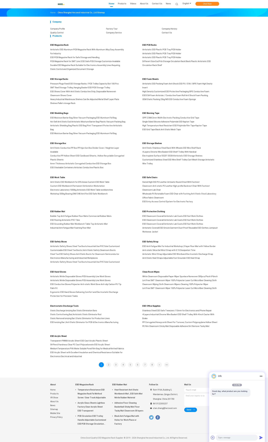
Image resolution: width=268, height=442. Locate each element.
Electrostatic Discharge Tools (64, 306)
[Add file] (213, 437)
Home (53, 390)
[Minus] (261, 376)
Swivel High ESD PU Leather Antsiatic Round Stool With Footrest (170, 182)
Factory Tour (112, 29)
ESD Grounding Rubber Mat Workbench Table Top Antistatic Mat (79, 224)
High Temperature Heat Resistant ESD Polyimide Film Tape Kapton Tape (174, 125)
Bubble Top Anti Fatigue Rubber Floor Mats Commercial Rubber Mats (81, 216)
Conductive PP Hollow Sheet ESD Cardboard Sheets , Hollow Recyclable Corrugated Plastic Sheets (87, 158)
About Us (54, 401)
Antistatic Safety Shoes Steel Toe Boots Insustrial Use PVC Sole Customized (85, 246)
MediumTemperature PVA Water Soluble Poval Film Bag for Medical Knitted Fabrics (87, 348)
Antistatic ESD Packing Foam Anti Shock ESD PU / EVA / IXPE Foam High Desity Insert (177, 86)
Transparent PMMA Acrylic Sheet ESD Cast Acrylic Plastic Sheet (79, 341)
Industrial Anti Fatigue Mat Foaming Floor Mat (70, 228)
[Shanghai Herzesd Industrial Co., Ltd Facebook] (157, 417)
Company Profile (57, 29)
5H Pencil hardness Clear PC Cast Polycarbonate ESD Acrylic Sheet (80, 345)
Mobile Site (55, 413)
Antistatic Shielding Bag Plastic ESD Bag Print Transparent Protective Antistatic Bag (86, 127)
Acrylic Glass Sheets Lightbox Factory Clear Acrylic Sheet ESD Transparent (91, 407)
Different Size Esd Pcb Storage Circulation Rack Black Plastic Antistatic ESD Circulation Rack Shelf (176, 63)
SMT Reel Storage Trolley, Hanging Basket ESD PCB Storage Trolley (80, 87)
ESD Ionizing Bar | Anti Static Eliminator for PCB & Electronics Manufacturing (84, 322)
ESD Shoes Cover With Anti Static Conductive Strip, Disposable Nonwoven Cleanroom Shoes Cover (83, 93)
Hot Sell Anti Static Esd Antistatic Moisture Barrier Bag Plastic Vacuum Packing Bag (87, 122)
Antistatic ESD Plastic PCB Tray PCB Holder (161, 49)
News (52, 405)
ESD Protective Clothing (153, 211)
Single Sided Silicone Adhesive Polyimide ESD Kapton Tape (168, 122)
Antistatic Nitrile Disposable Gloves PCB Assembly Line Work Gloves (80, 276)
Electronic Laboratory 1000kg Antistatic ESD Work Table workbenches (81, 190)
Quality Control (57, 33)
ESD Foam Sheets (150, 79)
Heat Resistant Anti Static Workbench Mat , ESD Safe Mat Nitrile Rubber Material (128, 394)
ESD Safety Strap (150, 242)
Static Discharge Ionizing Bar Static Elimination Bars (73, 310)
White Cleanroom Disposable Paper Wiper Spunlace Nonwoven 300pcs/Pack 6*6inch (180, 276)
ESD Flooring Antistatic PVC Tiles (65, 220)
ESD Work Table (57, 177)
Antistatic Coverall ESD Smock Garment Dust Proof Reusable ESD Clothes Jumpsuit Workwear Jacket (180, 230)
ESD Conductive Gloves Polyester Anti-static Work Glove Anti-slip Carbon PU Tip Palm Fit (85, 286)
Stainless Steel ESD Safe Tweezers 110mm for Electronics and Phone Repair (177, 310)
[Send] (261, 437)
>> (167, 365)
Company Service (114, 33)
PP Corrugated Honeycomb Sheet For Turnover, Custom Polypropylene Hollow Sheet (179, 322)
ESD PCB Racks (149, 45)
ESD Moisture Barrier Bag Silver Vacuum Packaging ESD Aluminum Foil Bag (83, 118)
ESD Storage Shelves (152, 143)
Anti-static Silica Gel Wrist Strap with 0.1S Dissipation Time (168, 250)
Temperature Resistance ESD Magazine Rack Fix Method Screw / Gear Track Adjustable (92, 394)
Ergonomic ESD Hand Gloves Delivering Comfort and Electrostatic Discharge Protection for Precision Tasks (84, 294)
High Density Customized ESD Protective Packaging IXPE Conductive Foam (175, 91)
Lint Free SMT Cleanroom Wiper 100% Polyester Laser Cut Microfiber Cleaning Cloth (179, 280)
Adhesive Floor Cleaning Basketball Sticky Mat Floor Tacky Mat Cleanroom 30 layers (128, 407)
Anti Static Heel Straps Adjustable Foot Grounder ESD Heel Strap (171, 258)
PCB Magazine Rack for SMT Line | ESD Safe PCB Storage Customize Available (85, 61)
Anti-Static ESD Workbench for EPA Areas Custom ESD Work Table (79, 182)
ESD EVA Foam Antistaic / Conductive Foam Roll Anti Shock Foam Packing (175, 95)
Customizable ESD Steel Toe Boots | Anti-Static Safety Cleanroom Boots (83, 250)
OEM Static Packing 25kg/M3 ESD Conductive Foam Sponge (169, 99)
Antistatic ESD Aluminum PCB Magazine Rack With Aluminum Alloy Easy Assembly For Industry (87, 51)
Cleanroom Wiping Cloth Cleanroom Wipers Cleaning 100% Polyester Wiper (175, 284)
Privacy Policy (56, 417)
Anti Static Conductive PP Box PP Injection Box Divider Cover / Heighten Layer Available (84, 150)
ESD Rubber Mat (57, 211)
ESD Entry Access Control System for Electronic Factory (167, 201)
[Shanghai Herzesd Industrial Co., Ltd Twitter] (151, 417)
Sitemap (54, 409)
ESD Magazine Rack (59, 45)
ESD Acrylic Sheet (58, 336)
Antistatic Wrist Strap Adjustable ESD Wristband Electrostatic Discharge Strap (177, 254)
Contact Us (167, 33)
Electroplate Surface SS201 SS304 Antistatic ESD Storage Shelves (172, 156)
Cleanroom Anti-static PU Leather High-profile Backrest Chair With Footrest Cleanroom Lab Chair (176, 188)
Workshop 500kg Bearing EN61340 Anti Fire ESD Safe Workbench (79, 194)
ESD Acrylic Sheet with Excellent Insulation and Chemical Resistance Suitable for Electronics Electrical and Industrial (86, 354)
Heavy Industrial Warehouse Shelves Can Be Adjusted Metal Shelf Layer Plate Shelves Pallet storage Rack (84, 101)
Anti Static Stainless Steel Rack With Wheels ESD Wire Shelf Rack (171, 148)
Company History (169, 29)
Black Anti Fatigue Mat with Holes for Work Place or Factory (126, 420)
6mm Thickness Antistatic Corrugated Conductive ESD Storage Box (80, 163)
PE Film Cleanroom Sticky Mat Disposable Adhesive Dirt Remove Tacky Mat (175, 326)
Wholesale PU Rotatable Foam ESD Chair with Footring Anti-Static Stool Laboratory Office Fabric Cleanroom (179, 196)
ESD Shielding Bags (59, 113)
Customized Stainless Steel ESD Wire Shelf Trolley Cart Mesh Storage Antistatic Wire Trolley (178, 162)
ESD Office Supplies (151, 306)
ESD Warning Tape (150, 113)
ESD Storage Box (58, 143)
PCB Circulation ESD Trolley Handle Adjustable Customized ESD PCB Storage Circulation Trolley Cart (92, 420)
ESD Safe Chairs (149, 177)
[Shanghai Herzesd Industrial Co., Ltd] (61, 4)
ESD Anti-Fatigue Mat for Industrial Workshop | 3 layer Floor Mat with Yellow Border (179, 246)
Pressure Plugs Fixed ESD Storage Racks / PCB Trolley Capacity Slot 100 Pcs (84, 84)
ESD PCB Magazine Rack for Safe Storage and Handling (75, 57)
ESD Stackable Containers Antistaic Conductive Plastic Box (76, 167)
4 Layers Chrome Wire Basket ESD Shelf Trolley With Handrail (169, 152)
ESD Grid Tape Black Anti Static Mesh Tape (161, 129)
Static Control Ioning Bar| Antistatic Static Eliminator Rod (75, 314)
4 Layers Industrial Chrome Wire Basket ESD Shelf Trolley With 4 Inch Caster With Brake (178, 316)
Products (54, 394)
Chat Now (207, 4)
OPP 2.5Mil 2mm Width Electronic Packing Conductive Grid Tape (170, 118)
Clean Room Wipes (151, 272)
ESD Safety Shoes (58, 242)
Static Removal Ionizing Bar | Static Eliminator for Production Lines (80, 318)
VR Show (54, 397)
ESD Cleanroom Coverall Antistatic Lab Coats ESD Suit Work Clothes (172, 216)
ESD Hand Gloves (58, 272)
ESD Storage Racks (59, 79)
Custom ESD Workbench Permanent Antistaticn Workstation (77, 186)
